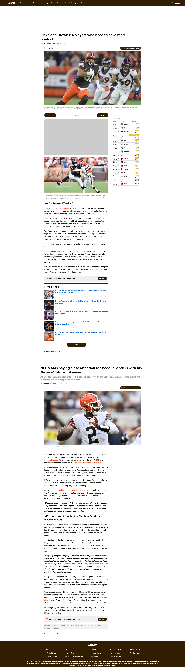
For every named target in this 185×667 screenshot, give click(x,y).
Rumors (28, 3)
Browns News (55, 351)
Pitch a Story (70, 653)
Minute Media (34, 661)
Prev (50, 115)
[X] (173, 2)
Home (46, 351)
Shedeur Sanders (51, 460)
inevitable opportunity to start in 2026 (89, 463)
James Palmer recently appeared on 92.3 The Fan (73, 490)
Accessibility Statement (74, 656)
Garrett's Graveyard (71, 3)
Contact (94, 649)
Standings (45, 3)
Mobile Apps (135, 649)
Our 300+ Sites (115, 649)
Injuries (60, 3)
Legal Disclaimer (50, 656)
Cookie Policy (135, 653)
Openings (68, 649)
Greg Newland (49, 43)
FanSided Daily (50, 653)
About (46, 649)
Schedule (36, 3)
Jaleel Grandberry (50, 383)
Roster (53, 3)
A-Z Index (94, 656)
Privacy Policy (96, 653)
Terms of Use (114, 653)
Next (102, 115)
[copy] (56, 48)
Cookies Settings (115, 656)
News (22, 3)
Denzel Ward (64, 208)
